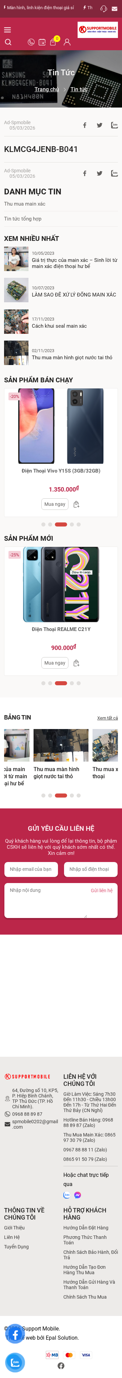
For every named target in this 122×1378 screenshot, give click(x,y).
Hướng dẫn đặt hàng (85, 1227)
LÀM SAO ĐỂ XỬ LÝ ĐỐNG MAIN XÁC (74, 295)
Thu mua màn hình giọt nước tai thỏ (72, 358)
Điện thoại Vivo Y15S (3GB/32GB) (61, 471)
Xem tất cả (107, 718)
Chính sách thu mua (85, 1297)
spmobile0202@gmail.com (35, 1124)
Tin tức (78, 89)
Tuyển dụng (16, 1246)
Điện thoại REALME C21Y (61, 629)
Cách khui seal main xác (59, 326)
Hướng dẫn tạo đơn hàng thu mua (84, 1269)
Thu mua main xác (24, 204)
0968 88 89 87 (27, 1114)
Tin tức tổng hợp (22, 219)
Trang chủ (47, 89)
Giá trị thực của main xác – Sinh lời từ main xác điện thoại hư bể (74, 263)
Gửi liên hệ (102, 890)
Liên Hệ (12, 1237)
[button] (43, 524)
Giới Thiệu (14, 1227)
